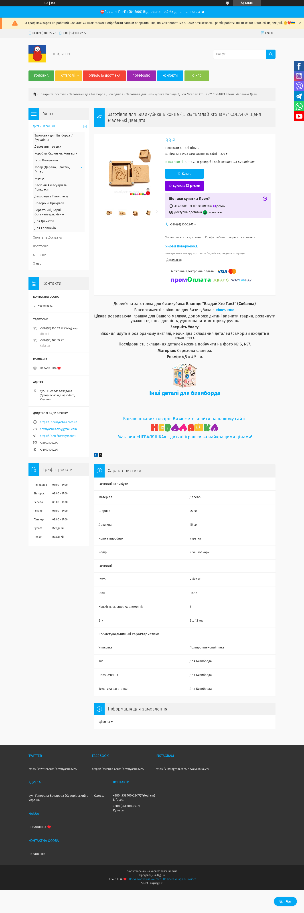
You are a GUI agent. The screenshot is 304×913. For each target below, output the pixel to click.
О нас (197, 75)
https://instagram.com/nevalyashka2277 (182, 769)
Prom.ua (172, 871)
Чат (289, 901)
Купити (186, 173)
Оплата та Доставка (104, 75)
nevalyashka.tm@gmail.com (58, 429)
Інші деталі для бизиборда (184, 393)
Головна (41, 75)
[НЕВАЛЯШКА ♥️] (37, 61)
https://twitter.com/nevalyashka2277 (52, 769)
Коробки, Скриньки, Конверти (55, 153)
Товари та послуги (52, 94)
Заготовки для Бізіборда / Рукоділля (96, 94)
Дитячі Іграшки (44, 126)
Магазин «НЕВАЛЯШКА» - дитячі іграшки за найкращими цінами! (185, 437)
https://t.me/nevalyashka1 (58, 436)
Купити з (179, 186)
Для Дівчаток (44, 221)
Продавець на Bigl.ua (152, 875)
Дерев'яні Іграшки (47, 146)
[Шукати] (271, 54)
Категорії (68, 75)
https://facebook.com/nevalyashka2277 (118, 769)
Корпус (39, 178)
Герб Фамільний (46, 160)
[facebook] (96, 455)
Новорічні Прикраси (49, 203)
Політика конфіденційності (180, 879)
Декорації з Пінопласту (51, 196)
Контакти (170, 75)
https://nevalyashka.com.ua (58, 422)
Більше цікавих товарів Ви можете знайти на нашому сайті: (185, 419)
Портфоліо (141, 75)
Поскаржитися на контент (144, 879)
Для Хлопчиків (45, 228)
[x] (100, 455)
